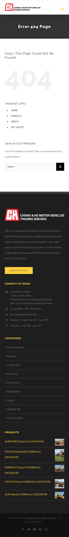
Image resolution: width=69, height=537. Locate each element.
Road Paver (13, 382)
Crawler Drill (13, 365)
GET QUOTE (17, 127)
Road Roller (13, 391)
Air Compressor (15, 347)
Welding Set (13, 409)
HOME (14, 110)
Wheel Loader (15, 418)
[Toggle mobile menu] (62, 9)
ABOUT (15, 121)
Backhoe (12, 356)
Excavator (12, 373)
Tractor (10, 400)
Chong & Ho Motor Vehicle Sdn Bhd (40, 518)
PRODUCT (16, 116)
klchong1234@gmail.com (23, 314)
